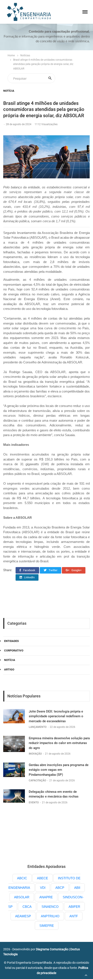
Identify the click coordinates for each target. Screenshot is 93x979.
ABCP (59, 887)
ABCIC (22, 878)
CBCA (27, 906)
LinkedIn (29, 577)
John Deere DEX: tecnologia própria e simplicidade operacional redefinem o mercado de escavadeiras (56, 716)
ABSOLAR (21, 897)
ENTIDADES (11, 641)
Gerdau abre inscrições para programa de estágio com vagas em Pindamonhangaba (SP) (58, 770)
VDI (42, 887)
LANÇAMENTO (38, 726)
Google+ (76, 570)
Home (11, 55)
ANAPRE (46, 897)
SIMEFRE (46, 925)
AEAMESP (23, 916)
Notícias (25, 55)
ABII (77, 887)
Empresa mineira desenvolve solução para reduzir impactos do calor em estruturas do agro (59, 743)
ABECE (42, 878)
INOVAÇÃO (35, 753)
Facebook (28, 570)
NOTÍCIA (8, 90)
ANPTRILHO (50, 916)
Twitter (52, 570)
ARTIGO (9, 669)
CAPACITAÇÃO (38, 780)
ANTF (73, 916)
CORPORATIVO (13, 650)
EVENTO (34, 802)
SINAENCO (50, 906)
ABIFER (74, 906)
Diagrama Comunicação (52, 949)
